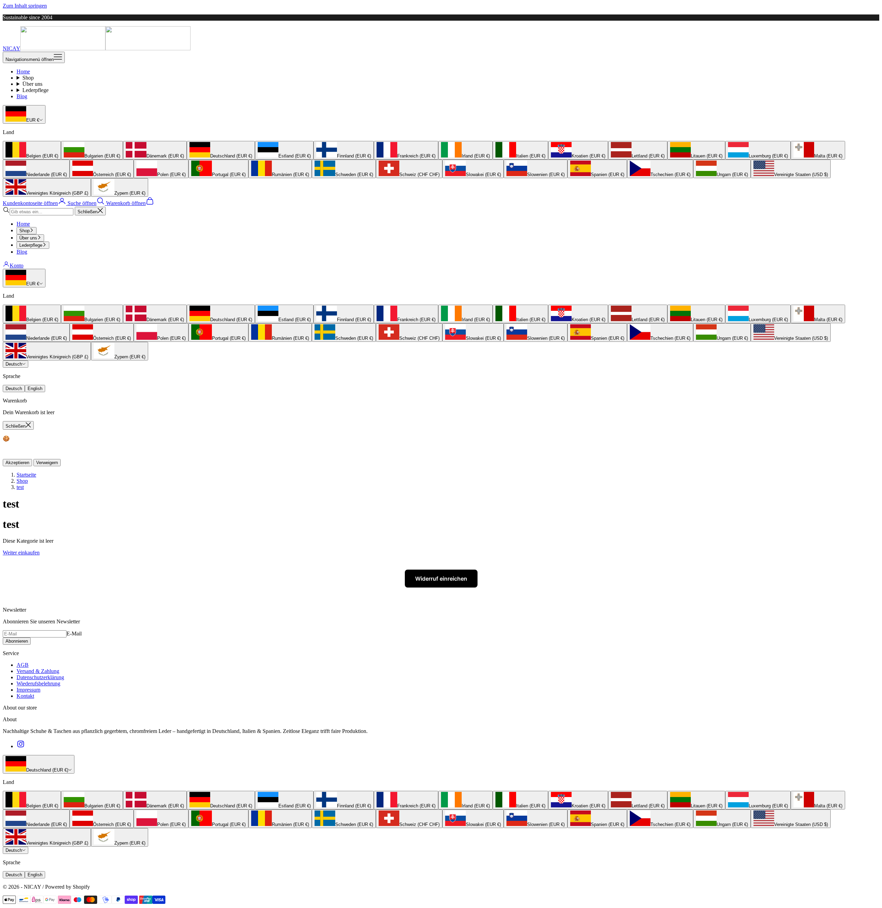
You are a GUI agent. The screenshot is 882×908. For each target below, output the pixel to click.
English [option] (35, 388)
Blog (22, 96)
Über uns (32, 84)
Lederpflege (35, 90)
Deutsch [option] (14, 388)
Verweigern (47, 462)
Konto (16, 265)
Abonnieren (17, 641)
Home (23, 71)
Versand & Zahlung (38, 671)
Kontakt (25, 696)
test (20, 487)
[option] (32, 150)
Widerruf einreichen (441, 578)
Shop (28, 78)
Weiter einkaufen (21, 552)
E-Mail (74, 633)
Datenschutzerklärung (40, 677)
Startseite (26, 475)
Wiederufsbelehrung (38, 683)
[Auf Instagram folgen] (21, 746)
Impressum (28, 690)
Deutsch (14, 364)
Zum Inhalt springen (25, 6)
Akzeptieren (17, 462)
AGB (23, 665)
